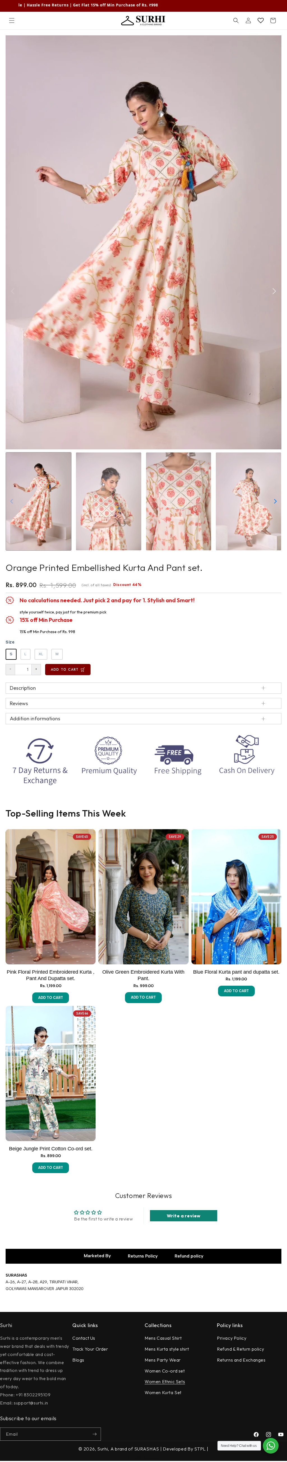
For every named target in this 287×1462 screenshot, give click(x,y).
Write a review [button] (184, 1216)
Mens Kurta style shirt (167, 1349)
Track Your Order (90, 1349)
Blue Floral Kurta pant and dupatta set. (236, 972)
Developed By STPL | (185, 1449)
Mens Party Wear (163, 1360)
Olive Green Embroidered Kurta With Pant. (143, 975)
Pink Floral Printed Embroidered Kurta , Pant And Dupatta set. (50, 975)
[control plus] (36, 669)
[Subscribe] (94, 1434)
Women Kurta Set (163, 1392)
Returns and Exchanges (241, 1360)
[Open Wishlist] (260, 20)
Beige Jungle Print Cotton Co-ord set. (50, 1148)
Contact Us (83, 1338)
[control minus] (10, 669)
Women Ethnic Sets (165, 1381)
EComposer (151, 1458)
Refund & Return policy (240, 1349)
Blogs (78, 1360)
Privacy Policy (231, 1338)
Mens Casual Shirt (163, 1338)
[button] (12, 20)
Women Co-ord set (165, 1371)
